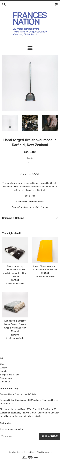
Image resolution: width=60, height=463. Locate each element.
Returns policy (7, 378)
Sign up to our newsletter (11, 428)
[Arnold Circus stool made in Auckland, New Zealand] (45, 250)
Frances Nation (29, 452)
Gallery (3, 367)
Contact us (5, 381)
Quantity (30, 158)
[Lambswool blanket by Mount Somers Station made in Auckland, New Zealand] (15, 304)
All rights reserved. (44, 452)
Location (4, 371)
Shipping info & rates (10, 374)
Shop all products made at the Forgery (30, 206)
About (3, 364)
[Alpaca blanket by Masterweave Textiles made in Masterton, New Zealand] (15, 250)
